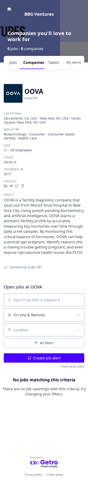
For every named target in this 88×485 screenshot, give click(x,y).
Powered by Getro (72, 366)
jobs (13, 62)
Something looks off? (25, 267)
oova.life (31, 98)
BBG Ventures (39, 14)
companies (33, 62)
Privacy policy (33, 475)
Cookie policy (54, 475)
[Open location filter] (78, 330)
